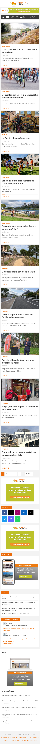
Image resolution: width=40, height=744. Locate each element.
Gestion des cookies (30, 740)
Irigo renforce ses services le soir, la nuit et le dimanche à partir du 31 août (19, 721)
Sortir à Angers (24, 737)
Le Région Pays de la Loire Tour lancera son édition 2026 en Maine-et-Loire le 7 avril (20, 96)
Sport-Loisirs (6, 46)
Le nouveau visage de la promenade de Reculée (18, 271)
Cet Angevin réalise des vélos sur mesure (16, 137)
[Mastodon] (11, 519)
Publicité (14, 737)
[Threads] (30, 512)
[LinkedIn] (24, 512)
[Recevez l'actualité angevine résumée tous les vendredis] (20, 10)
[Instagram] (17, 512)
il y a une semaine (8, 643)
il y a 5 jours (6, 630)
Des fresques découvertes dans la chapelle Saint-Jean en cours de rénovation (19, 708)
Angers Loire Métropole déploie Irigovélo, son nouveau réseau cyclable (18, 361)
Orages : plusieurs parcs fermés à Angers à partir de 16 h (18, 628)
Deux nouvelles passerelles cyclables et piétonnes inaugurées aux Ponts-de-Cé (19, 453)
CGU (9, 737)
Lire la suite (5, 65)
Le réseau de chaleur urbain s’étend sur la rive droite (16, 695)
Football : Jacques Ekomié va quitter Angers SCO (15, 614)
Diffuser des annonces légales (13, 740)
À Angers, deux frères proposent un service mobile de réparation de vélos (20, 408)
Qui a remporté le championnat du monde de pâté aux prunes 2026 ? (20, 701)
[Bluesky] (4, 519)
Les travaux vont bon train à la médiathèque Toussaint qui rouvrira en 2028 (19, 715)
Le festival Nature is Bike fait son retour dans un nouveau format (19, 50)
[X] (11, 512)
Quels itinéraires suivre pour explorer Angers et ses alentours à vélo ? (19, 227)
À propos (4, 737)
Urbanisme (5, 268)
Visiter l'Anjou (34, 737)
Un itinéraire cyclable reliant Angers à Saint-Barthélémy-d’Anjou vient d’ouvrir (18, 316)
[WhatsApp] (17, 519)
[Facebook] (4, 512)
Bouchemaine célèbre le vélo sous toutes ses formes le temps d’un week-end (18, 182)
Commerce (5, 135)
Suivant (28, 474)
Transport (5, 311)
